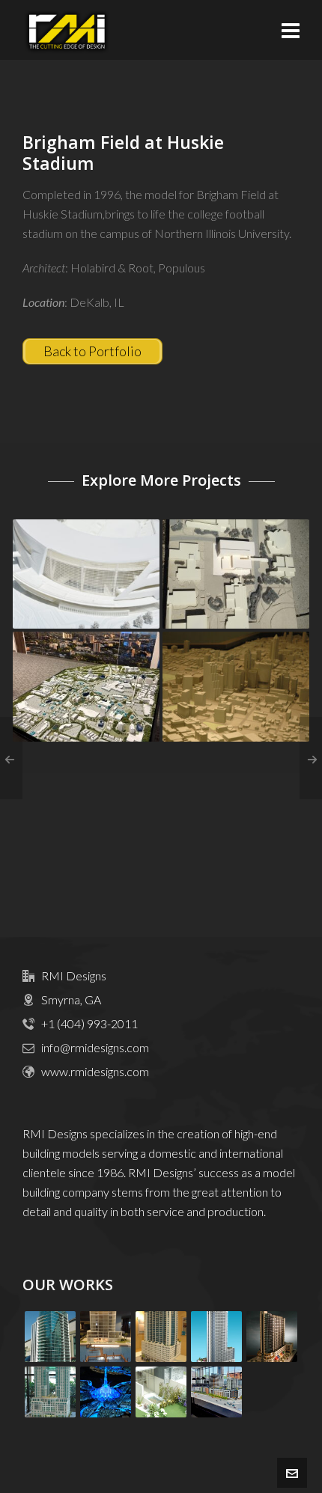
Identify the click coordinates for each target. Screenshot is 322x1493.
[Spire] (271, 1336)
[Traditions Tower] (50, 1392)
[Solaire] (161, 1336)
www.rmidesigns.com (95, 1071)
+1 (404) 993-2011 (89, 1023)
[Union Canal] (105, 1392)
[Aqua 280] (105, 1336)
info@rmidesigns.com (95, 1047)
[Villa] (161, 1392)
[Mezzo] (50, 1336)
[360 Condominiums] (216, 1336)
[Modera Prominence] (216, 1392)
